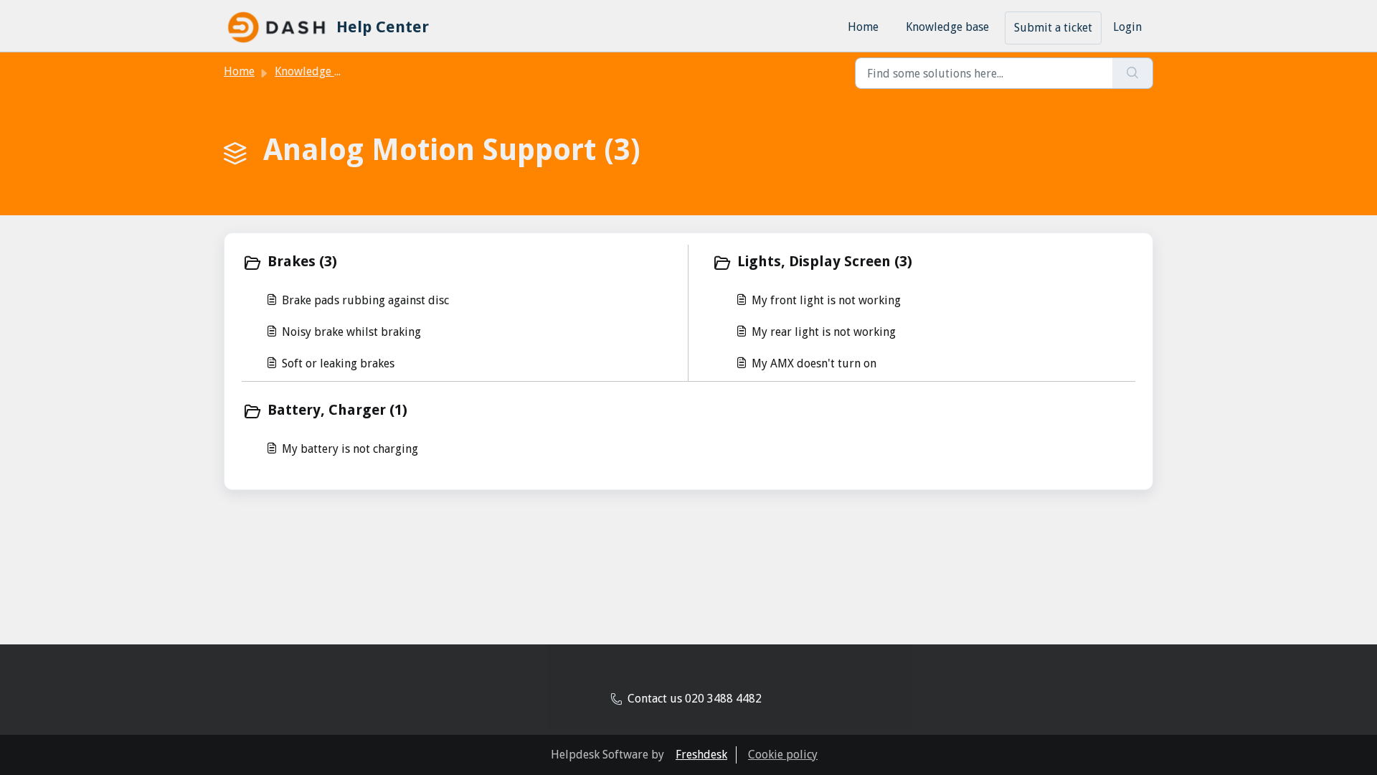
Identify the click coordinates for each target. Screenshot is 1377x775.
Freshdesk (701, 754)
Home (863, 27)
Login (1127, 27)
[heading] (462, 262)
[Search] (1132, 73)
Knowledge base (947, 27)
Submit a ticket (1053, 27)
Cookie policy (783, 754)
